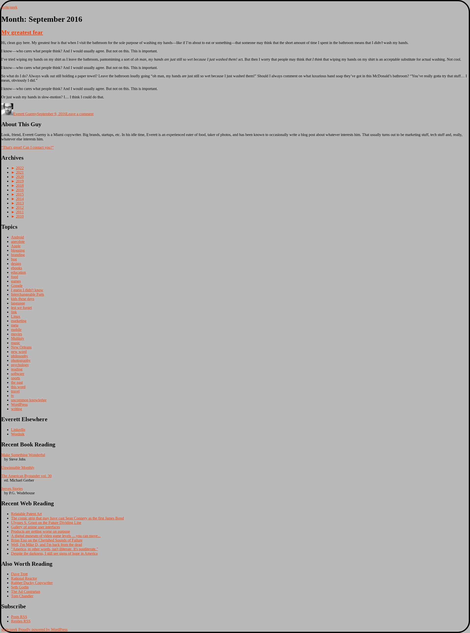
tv (12, 396)
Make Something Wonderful (23, 455)
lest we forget (21, 307)
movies (16, 334)
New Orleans (21, 347)
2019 (20, 181)
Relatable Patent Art (26, 514)
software (17, 374)
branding (18, 255)
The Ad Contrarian (25, 591)
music (15, 343)
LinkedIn (18, 430)
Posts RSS (19, 617)
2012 (20, 207)
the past (17, 382)
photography (21, 360)
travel (15, 391)
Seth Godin (20, 587)
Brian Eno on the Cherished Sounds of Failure (46, 540)
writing (16, 409)
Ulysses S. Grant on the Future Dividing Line (46, 522)
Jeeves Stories (12, 488)
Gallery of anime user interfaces (35, 527)
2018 (20, 185)
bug (14, 259)
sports (15, 378)
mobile (16, 330)
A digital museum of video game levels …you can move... (56, 536)
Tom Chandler (22, 596)
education (18, 272)
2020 (20, 177)
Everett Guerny (25, 114)
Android (17, 237)
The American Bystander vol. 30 (26, 476)
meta (14, 325)
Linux (15, 316)
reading (17, 369)
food (14, 277)
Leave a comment (80, 114)
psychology (20, 365)
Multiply (17, 338)
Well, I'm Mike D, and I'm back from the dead (46, 545)
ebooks (16, 268)
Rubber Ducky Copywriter (32, 583)
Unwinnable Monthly (18, 467)
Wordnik (17, 434)
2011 (20, 212)
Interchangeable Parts (27, 294)
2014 (20, 199)
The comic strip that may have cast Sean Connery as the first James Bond (67, 518)
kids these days (22, 299)
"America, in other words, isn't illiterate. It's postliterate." (54, 549)
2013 (20, 203)
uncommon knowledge (29, 400)
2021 (20, 172)
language (18, 303)
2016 (20, 190)
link (14, 312)
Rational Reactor (24, 578)
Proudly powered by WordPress (43, 629)
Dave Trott (19, 574)
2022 (20, 168)
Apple (16, 246)
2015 (20, 194)
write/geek (9, 7)
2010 (20, 216)
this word (18, 387)
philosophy (19, 356)
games (16, 281)
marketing (18, 321)
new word (19, 352)
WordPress (19, 404)
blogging (18, 250)
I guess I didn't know (27, 290)
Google (17, 285)
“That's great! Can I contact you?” (27, 147)
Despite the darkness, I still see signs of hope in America (54, 553)
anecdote (18, 241)
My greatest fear (22, 32)
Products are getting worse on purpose (40, 531)
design (16, 263)
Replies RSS (21, 621)
